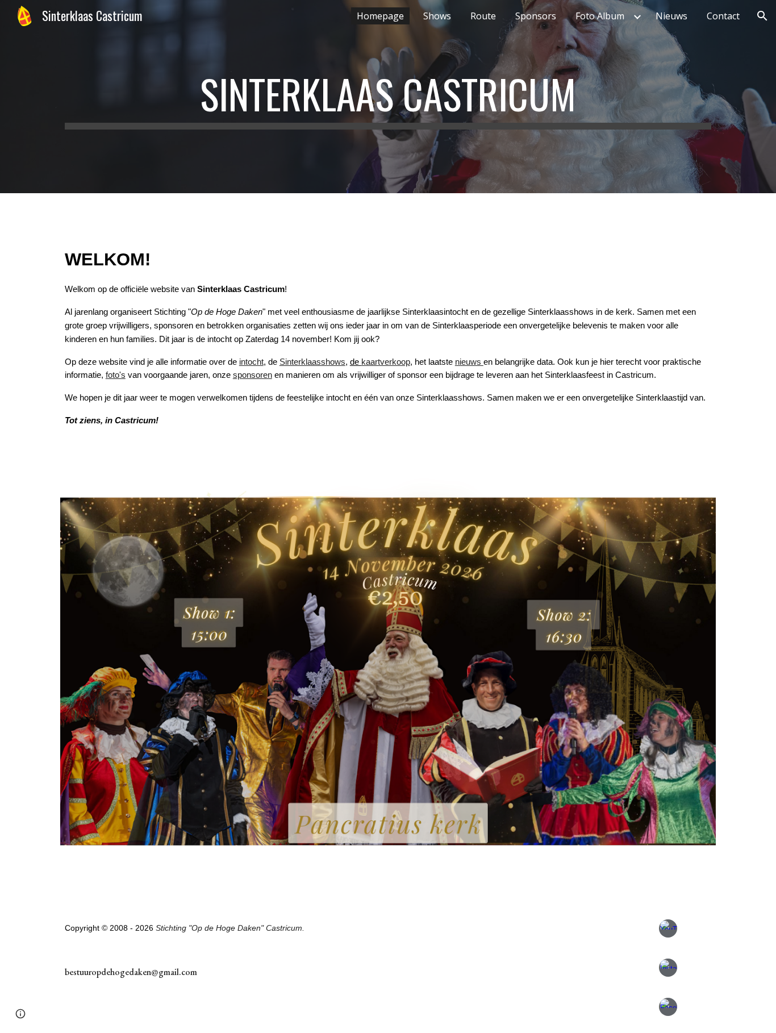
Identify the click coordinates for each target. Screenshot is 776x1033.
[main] (388, 96)
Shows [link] (437, 16)
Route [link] (483, 16)
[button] (762, 16)
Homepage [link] (380, 16)
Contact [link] (723, 16)
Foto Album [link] (599, 16)
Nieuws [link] (671, 16)
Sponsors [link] (535, 16)
